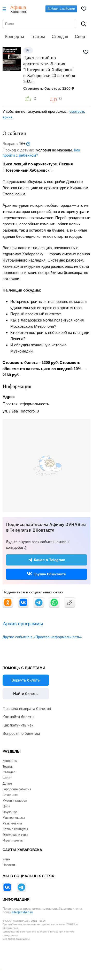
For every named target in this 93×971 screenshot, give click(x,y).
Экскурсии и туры (15, 835)
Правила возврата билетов (27, 708)
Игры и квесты (13, 840)
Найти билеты (25, 693)
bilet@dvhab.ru (22, 912)
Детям (7, 783)
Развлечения (12, 823)
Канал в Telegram (49, 560)
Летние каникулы (15, 829)
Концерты (14, 36)
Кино (6, 859)
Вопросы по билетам (21, 733)
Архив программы (23, 623)
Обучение (10, 812)
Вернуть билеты (26, 680)
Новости (9, 865)
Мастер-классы (14, 818)
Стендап (60, 36)
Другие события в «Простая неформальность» (42, 637)
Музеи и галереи (15, 800)
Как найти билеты (18, 717)
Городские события (17, 789)
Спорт (81, 36)
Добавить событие (61, 9)
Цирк (6, 806)
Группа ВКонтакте (50, 574)
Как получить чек (18, 725)
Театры (38, 36)
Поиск (83, 24)
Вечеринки (10, 795)
